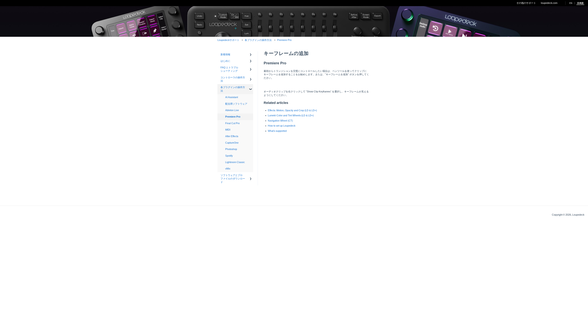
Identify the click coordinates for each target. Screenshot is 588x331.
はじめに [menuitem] (225, 61)
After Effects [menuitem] (231, 136)
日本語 (580, 3)
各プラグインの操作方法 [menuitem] (233, 89)
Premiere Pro (284, 40)
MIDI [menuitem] (227, 129)
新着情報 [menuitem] (225, 54)
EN (570, 3)
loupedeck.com (549, 3)
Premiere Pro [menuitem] (232, 116)
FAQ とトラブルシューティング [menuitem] (229, 69)
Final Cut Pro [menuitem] (232, 123)
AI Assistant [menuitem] (231, 97)
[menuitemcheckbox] (250, 55)
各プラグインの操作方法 (258, 40)
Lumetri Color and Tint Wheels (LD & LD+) (291, 115)
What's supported (277, 131)
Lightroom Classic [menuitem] (235, 162)
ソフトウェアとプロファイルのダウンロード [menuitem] (233, 178)
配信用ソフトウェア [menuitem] (236, 104)
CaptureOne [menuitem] (232, 142)
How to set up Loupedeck (281, 125)
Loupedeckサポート (228, 40)
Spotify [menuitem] (229, 155)
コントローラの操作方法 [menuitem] (233, 79)
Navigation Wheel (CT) (280, 120)
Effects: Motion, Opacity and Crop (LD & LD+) (292, 110)
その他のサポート (526, 3)
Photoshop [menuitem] (231, 149)
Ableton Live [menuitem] (232, 110)
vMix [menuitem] (227, 168)
